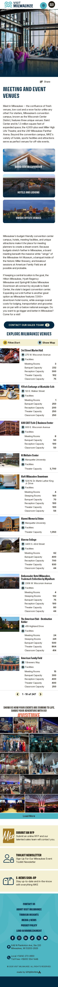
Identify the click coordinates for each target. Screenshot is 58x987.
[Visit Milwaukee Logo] (19, 4)
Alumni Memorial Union (32, 518)
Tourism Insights (29, 914)
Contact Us (29, 904)
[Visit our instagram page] (19, 938)
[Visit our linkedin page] (25, 938)
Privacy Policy (29, 925)
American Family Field (31, 658)
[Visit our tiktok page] (32, 938)
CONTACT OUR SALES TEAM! (26, 325)
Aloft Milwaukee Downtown (34, 476)
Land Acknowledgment (29, 930)
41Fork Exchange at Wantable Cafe (37, 386)
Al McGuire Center (30, 455)
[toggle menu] (51, 4)
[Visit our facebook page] (12, 938)
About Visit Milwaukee (29, 909)
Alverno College (28, 539)
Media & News (29, 920)
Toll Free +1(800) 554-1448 (24, 959)
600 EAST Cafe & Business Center (37, 422)
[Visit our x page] (38, 938)
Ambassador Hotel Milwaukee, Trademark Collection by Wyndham (38, 577)
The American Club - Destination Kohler (36, 620)
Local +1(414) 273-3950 (22, 956)
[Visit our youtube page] (45, 938)
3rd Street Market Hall (32, 350)
